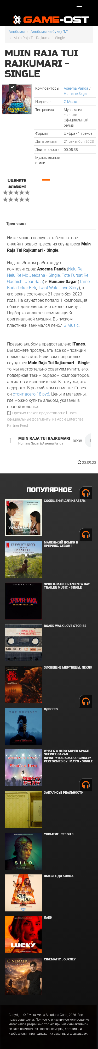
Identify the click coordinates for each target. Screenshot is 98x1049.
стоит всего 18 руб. (31, 394)
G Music (70, 102)
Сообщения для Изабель (64, 501)
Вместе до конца (58, 876)
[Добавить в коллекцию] (12, 88)
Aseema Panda (76, 88)
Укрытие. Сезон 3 (58, 834)
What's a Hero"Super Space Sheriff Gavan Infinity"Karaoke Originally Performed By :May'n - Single (68, 756)
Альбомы (17, 31)
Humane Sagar (76, 93)
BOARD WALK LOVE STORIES (65, 626)
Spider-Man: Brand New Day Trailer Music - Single (67, 585)
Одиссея (51, 709)
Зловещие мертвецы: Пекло (68, 667)
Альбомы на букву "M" (49, 31)
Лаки (48, 918)
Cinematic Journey (60, 959)
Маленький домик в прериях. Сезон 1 (61, 544)
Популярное (49, 490)
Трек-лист (16, 223)
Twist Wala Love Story (58, 287)
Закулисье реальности (63, 792)
